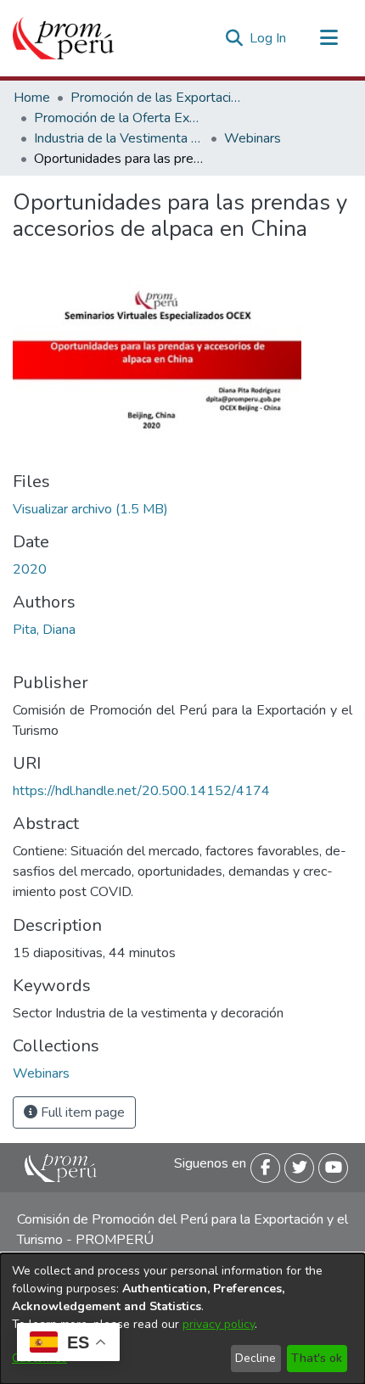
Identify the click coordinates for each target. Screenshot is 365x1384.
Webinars (252, 138)
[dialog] (182, 1318)
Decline (255, 1358)
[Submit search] (233, 38)
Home (32, 97)
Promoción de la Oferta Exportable (119, 118)
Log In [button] (269, 38)
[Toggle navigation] (328, 38)
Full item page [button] (81, 1112)
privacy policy (218, 1324)
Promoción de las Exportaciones (155, 97)
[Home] (63, 38)
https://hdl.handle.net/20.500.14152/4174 (141, 791)
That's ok (316, 1358)
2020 (30, 569)
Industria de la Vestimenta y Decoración (119, 138)
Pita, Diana (44, 629)
